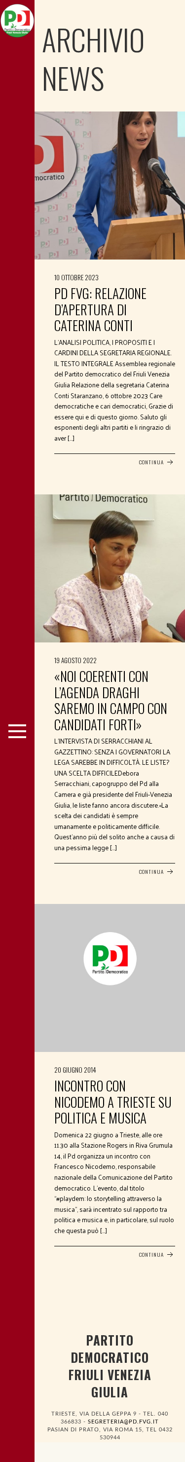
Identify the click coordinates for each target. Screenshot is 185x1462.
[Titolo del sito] (17, 18)
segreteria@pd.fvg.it (123, 1422)
